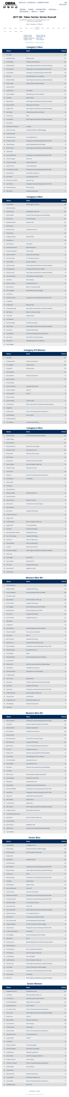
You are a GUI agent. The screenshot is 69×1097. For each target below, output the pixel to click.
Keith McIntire (10, 211)
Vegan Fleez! (29, 803)
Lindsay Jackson (10, 361)
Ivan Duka (9, 330)
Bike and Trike (30, 305)
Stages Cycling (30, 315)
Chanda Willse (10, 383)
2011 (5, 31)
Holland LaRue (10, 1027)
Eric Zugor (9, 55)
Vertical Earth (29, 696)
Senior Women (40, 39)
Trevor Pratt (9, 471)
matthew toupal (10, 133)
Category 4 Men (28, 36)
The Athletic (29, 90)
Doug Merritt (9, 204)
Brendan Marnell (10, 222)
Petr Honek (9, 504)
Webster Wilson (10, 589)
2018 (31, 28)
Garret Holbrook (10, 254)
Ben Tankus (9, 312)
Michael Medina (10, 657)
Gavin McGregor (10, 323)
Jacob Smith (9, 453)
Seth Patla (9, 635)
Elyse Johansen (10, 1074)
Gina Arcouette (10, 397)
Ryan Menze (9, 101)
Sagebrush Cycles (30, 568)
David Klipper (10, 703)
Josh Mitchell (9, 62)
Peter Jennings (10, 435)
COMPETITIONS (43, 2)
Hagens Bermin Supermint (33, 1002)
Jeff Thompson (10, 639)
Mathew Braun (10, 610)
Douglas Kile (9, 305)
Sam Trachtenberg (11, 536)
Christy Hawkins (10, 390)
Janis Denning (10, 372)
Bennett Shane (10, 166)
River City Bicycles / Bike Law (33, 464)
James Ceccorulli (10, 906)
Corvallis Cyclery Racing (32, 422)
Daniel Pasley (9, 233)
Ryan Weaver (9, 599)
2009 (15, 31)
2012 (64, 28)
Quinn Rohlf (9, 482)
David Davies (9, 572)
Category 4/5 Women (29, 38)
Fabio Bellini (9, 557)
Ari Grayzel (9, 486)
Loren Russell (10, 803)
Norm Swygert (10, 290)
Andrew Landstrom (11, 514)
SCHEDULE (31, 2)
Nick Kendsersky (10, 208)
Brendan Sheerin (10, 902)
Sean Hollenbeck (10, 910)
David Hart (9, 689)
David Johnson (10, 500)
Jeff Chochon (9, 746)
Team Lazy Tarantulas (32, 543)
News (42, 11)
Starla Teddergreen (11, 1002)
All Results (40, 24)
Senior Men (39, 38)
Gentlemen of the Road (32, 778)
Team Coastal (29, 251)
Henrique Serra (10, 863)
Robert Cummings (11, 162)
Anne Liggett (9, 365)
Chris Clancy (9, 219)
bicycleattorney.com (31, 229)
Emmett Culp (9, 148)
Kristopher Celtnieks (11, 180)
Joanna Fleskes (10, 401)
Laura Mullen (9, 1077)
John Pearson (10, 287)
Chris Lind (9, 565)
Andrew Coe (9, 874)
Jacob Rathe (9, 859)
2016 (42, 28)
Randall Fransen (10, 58)
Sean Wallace (9, 333)
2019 (26, 28)
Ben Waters (9, 112)
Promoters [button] (41, 9)
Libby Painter (10, 1070)
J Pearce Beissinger (11, 308)
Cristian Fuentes (10, 141)
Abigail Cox (9, 408)
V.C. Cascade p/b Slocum (32, 258)
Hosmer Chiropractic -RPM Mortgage (36, 130)
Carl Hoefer (9, 967)
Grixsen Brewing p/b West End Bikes (35, 144)
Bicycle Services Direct (32, 547)
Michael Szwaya (10, 650)
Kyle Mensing (10, 884)
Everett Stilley (10, 439)
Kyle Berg (8, 98)
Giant (27, 115)
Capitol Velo (29, 557)
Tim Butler (9, 724)
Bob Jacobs (9, 781)
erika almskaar (10, 415)
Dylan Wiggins (10, 344)
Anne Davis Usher (11, 1009)
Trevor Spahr (9, 849)
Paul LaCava (9, 115)
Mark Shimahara (10, 585)
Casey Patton (10, 660)
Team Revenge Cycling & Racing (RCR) (36, 774)
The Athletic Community (32, 173)
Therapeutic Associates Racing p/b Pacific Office (38, 69)
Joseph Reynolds (10, 693)
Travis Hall (9, 315)
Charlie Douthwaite (11, 251)
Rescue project (30, 368)
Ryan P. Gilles (9, 262)
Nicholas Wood (10, 265)
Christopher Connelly (12, 169)
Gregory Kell (9, 108)
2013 (58, 28)
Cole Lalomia (9, 974)
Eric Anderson (10, 731)
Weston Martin (10, 87)
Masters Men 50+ (40, 36)
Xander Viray (9, 90)
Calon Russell (9, 69)
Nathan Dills (9, 856)
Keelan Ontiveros (11, 913)
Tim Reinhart (9, 953)
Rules (27, 24)
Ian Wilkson (9, 294)
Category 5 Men (28, 39)
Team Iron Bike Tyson (32, 539)
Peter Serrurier (10, 735)
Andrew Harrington (11, 550)
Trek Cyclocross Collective (33, 632)
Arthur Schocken (10, 130)
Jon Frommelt (10, 617)
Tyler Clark (9, 554)
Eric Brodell (9, 151)
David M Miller (10, 543)
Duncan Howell (10, 258)
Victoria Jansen (10, 393)
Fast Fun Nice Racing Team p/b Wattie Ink (37, 333)
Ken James (9, 682)
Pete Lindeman (10, 646)
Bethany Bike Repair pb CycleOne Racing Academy (39, 942)
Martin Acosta (10, 942)
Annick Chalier (10, 1031)
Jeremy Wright (10, 464)
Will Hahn (9, 978)
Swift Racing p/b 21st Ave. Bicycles (35, 76)
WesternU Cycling (31, 500)
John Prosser (9, 774)
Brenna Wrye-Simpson (12, 126)
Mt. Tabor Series (37, 21)
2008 (21, 31)
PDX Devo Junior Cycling (32, 453)
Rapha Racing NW (31, 247)
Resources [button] (24, 11)
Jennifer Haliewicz (11, 1048)
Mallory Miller (10, 1066)
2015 (48, 28)
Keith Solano (9, 326)
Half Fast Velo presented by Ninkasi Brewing (38, 215)
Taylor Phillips (10, 1020)
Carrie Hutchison (10, 386)
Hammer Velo (30, 180)
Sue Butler (9, 995)
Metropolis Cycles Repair (32, 105)
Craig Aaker (9, 301)
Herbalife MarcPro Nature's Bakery (35, 269)
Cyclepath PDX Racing (32, 386)
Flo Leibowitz (9, 422)
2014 (53, 28)
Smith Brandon (10, 960)
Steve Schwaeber (11, 592)
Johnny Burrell (10, 105)
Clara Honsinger (10, 159)
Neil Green (9, 707)
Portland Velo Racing (31, 323)
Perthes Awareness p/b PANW (34, 461)
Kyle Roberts (9, 917)
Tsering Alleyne (10, 269)
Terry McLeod (10, 696)
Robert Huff (9, 664)
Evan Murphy (10, 845)
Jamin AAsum (9, 824)
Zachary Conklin (10, 283)
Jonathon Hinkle (10, 297)
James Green (9, 457)
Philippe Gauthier (11, 236)
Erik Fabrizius (9, 244)
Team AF (28, 390)
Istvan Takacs (9, 72)
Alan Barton (9, 191)
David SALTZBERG (11, 789)
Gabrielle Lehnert (11, 137)
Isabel (27, 653)
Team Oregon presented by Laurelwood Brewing (39, 65)
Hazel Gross (9, 1016)
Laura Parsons (10, 1023)
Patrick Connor (10, 272)
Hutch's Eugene (30, 956)
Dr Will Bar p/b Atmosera (32, 668)
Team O (28, 393)
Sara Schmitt (9, 1081)
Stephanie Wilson (11, 418)
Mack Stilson (9, 828)
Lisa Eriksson (9, 998)
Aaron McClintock (11, 155)
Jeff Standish (9, 799)
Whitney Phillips (10, 493)
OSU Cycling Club (30, 219)
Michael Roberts (10, 489)
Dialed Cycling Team (31, 162)
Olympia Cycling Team (32, 191)
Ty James (8, 547)
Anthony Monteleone (12, 931)
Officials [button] (52, 9)
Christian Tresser (10, 596)
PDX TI (28, 635)
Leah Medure (10, 404)
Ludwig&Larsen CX (31, 845)
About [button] (34, 11)
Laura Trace (9, 1013)
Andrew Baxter (10, 521)
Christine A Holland (11, 1063)
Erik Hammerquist (11, 920)
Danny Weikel (10, 215)
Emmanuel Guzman (11, 247)
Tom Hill (8, 749)
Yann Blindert (10, 653)
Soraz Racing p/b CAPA (32, 176)
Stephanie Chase (10, 1059)
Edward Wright (10, 80)
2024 (5, 28)
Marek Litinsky (10, 870)
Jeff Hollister (9, 807)
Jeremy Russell (10, 852)
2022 (15, 28)
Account (32, 1091)
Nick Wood (9, 341)
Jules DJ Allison (10, 375)
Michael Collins (10, 229)
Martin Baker (9, 763)
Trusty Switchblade (31, 166)
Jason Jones (9, 337)
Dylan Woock (9, 568)
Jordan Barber (10, 956)
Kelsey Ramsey (10, 65)
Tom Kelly (9, 771)
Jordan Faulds (10, 1038)
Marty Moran (10, 226)
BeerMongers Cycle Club (32, 204)
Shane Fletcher (10, 144)
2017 (37, 28)
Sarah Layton (10, 411)
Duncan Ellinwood (11, 888)
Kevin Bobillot (10, 832)
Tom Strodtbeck (10, 760)
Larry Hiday (9, 756)
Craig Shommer (10, 675)
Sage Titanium (30, 98)
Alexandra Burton (11, 187)
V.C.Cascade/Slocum (31, 137)
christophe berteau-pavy (13, 814)
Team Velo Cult (30, 561)
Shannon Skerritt (11, 632)
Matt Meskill (9, 785)
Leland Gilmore (10, 949)
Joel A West (9, 511)
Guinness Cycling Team (32, 703)
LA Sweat (28, 126)
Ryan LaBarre (10, 561)
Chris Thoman (10, 603)
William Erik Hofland (11, 895)
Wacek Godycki (10, 877)
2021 (21, 28)
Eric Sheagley (9, 607)
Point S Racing (30, 187)
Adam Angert (9, 83)
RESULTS (22, 2)
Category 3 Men (28, 35)
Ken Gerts (9, 529)
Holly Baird (9, 368)
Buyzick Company (31, 262)
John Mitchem (10, 628)
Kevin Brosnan (10, 443)
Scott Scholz (9, 184)
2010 (10, 31)
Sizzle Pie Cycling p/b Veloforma (34, 1056)
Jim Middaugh (10, 778)
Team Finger (29, 1027)
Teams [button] (31, 9)
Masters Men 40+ (40, 35)
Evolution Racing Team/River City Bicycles (37, 724)
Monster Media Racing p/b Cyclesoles (36, 657)
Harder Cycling (30, 401)
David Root (9, 792)
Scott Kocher (9, 971)
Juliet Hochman (10, 379)
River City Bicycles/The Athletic (34, 949)
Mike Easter (9, 621)
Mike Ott (8, 475)
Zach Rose (9, 539)
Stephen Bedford (11, 924)
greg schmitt (9, 518)
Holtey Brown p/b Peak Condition (35, 83)
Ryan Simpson (10, 507)
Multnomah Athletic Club (33, 700)
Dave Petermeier (10, 276)
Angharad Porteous (11, 991)
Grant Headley (10, 94)
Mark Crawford (10, 728)
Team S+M (29, 159)
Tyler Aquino (9, 119)
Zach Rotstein (10, 173)
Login (38, 1091)
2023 (10, 28)
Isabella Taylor (10, 1052)
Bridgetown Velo (30, 824)
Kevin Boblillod (10, 821)
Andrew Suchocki (11, 899)
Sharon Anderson (11, 1045)
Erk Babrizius (9, 240)
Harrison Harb (10, 892)
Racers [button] (23, 9)
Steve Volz (9, 796)
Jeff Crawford (9, 867)
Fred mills (9, 280)
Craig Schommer (10, 700)
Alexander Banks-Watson (13, 532)
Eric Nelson (9, 176)
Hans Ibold (9, 614)
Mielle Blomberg (10, 1084)
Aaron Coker (9, 678)
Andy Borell (9, 461)
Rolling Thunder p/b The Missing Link (36, 785)
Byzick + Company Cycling (33, 287)
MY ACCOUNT (63, 3)
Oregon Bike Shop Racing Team (34, 796)
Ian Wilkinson (10, 319)
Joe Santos (9, 686)
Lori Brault (9, 1041)
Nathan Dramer (10, 468)
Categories (33, 24)
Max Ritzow (9, 938)
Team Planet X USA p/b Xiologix (34, 276)
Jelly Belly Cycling (30, 859)
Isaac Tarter (9, 123)
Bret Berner (9, 817)
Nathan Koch (9, 642)
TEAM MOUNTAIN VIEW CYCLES (34, 642)
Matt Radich (9, 668)
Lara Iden (9, 357)
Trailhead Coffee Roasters (33, 62)
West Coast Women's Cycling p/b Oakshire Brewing (39, 404)
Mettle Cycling (30, 58)
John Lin (8, 76)
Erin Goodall (9, 1056)
